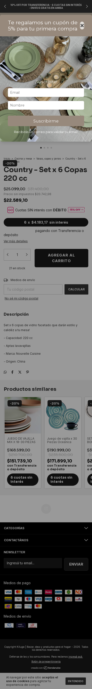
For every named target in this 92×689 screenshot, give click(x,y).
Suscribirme (46, 121)
